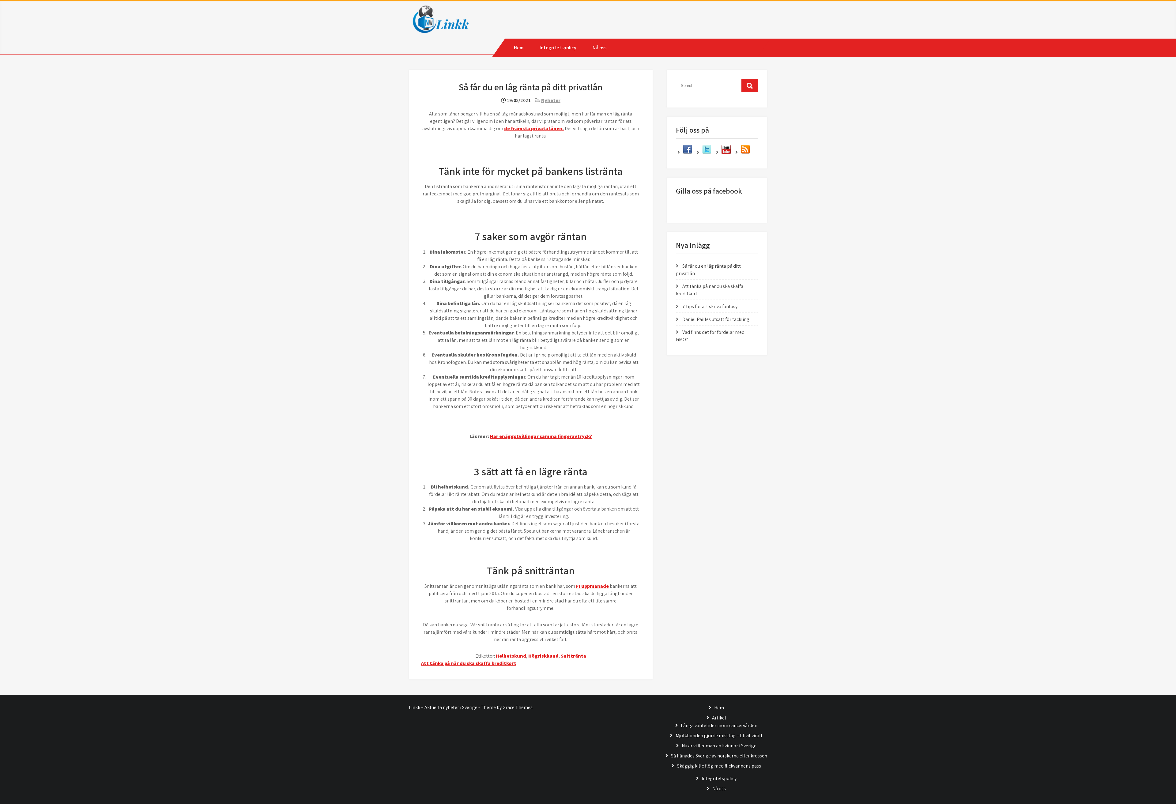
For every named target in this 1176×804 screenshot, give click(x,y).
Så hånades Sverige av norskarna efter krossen (719, 756)
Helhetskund (511, 656)
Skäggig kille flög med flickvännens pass (719, 766)
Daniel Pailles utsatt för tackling (715, 319)
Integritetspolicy (558, 47)
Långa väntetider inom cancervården (719, 725)
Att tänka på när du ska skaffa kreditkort (468, 663)
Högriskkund (543, 656)
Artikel (719, 718)
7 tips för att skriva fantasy (709, 306)
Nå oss (599, 47)
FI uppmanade (592, 586)
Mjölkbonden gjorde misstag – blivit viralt (719, 735)
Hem (518, 47)
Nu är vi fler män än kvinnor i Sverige (719, 745)
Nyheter (550, 100)
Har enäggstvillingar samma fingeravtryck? (541, 436)
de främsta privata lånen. (534, 128)
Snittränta (573, 656)
